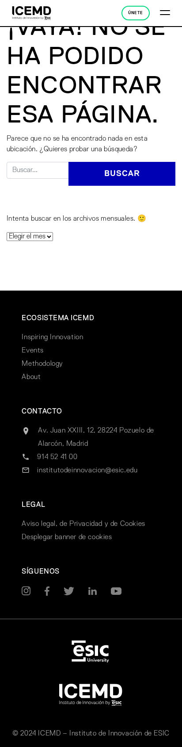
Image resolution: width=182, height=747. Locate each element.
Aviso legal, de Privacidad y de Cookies (83, 524)
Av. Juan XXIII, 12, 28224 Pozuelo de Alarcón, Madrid (96, 437)
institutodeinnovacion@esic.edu (87, 470)
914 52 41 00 (57, 457)
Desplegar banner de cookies (67, 537)
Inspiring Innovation (52, 337)
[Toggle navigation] (165, 13)
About (31, 377)
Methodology (42, 364)
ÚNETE (135, 13)
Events (33, 350)
